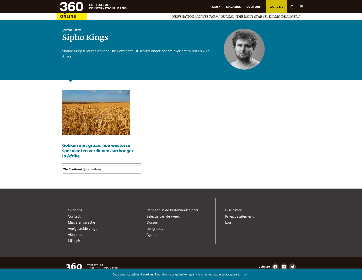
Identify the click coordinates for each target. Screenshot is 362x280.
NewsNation (171, 16)
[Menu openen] (301, 6)
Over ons (75, 210)
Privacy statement (239, 216)
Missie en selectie (81, 222)
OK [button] (245, 275)
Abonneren (77, 235)
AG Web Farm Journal (203, 16)
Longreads (154, 229)
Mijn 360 (74, 241)
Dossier (152, 222)
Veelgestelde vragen (84, 229)
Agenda (152, 235)
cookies (148, 274)
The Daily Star (237, 16)
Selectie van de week (163, 216)
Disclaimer (233, 210)
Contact (74, 216)
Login (229, 222)
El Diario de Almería (270, 16)
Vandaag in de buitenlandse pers (172, 210)
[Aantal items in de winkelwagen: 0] (292, 6)
